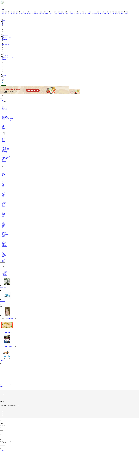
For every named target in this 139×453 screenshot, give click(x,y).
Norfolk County (4, 244)
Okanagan (3, 182)
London (3, 180)
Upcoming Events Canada (5, 121)
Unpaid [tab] (3, 261)
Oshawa (3, 181)
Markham (3, 185)
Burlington (3, 198)
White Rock (3, 239)
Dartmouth (3, 213)
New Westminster (4, 246)
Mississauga (3, 172)
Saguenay (3, 200)
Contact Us (3, 397)
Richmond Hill (3, 192)
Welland (3, 257)
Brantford (3, 221)
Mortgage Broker (4, 111)
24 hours (4, 132)
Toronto (3, 168)
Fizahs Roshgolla (2, 330)
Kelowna (3, 205)
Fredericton (3, 254)
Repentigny (3, 227)
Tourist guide (3, 125)
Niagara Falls (3, 223)
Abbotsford (3, 199)
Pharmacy (3, 128)
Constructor (3, 126)
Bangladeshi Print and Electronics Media (7, 118)
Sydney (3, 210)
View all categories (3, 85)
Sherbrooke (3, 203)
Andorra (3, 450)
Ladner (3, 190)
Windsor (3, 184)
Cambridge (3, 206)
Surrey (2, 178)
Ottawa (3, 170)
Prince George (4, 242)
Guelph (3, 208)
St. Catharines (4, 202)
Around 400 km (5, 275)
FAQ (2, 391)
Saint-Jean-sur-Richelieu (5, 234)
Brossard (3, 237)
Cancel (1, 445)
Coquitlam (3, 201)
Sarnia (3, 233)
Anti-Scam (3, 392)
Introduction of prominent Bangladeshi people (8, 120)
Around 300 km (5, 274)
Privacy (3, 394)
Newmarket (3, 229)
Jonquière (3, 251)
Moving (3, 107)
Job (2, 123)
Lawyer (3, 105)
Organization (3, 119)
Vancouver (3, 174)
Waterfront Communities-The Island (7, 241)
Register (4, 8)
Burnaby (3, 189)
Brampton (3, 177)
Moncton (3, 209)
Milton (2, 211)
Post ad (3, 9)
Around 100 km (5, 272)
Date (4, 270)
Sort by (4, 267)
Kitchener (3, 188)
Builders (3, 127)
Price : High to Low (5, 268)
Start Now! (1, 386)
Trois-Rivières (3, 207)
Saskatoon (3, 191)
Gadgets (3, 129)
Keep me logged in (3, 442)
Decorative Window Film (3, 287)
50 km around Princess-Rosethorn (9, 263)
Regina (3, 196)
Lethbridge (3, 235)
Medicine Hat (3, 243)
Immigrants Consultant (5, 113)
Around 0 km (5, 271)
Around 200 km (5, 273)
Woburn (3, 253)
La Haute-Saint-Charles (5, 230)
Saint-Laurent (4, 225)
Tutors (3, 124)
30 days (4, 135)
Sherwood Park (4, 249)
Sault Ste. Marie (4, 240)
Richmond (3, 194)
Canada (3, 100)
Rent (2, 103)
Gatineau (3, 186)
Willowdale (3, 224)
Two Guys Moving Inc (2, 301)
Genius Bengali (18, 405)
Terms (2, 393)
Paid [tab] (3, 260)
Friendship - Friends (7, 332)
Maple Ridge (3, 236)
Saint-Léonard (4, 232)
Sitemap (3, 398)
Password (1, 439)
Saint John (3, 219)
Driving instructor (4, 115)
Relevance (4, 269)
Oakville (3, 197)
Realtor (3, 104)
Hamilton (3, 176)
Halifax (3, 179)
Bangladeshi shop (4, 116)
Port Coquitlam (4, 247)
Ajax (2, 218)
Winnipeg (3, 173)
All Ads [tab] (3, 259)
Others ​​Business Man (5, 117)
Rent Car (3, 114)
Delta (2, 212)
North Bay (3, 256)
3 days (4, 133)
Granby (3, 252)
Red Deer (3, 231)
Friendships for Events (8, 346)
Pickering (3, 220)
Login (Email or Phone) (3, 436)
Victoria (3, 183)
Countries (3, 399)
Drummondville (4, 245)
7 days (4, 134)
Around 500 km (5, 276)
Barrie (2, 193)
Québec (3, 175)
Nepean (3, 195)
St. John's (3, 215)
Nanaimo (3, 222)
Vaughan (3, 187)
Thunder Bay (3, 214)
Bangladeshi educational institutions (7, 110)
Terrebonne (3, 217)
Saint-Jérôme (4, 250)
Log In (3, 7)
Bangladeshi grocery (5, 109)
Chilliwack (3, 226)
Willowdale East (4, 255)
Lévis (2, 204)
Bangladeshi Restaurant (5, 108)
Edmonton (3, 171)
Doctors (3, 106)
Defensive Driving (2, 360)
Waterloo (3, 216)
